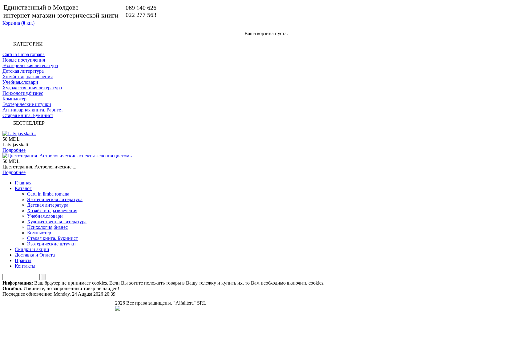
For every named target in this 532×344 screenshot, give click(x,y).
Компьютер (14, 98)
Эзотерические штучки (26, 104)
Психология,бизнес (22, 93)
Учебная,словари (20, 82)
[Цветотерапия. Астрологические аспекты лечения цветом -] (67, 155)
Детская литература (23, 71)
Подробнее (14, 150)
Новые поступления (23, 60)
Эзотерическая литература (30, 65)
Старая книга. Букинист (27, 115)
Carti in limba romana (23, 54)
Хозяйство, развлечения (27, 76)
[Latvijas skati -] (19, 133)
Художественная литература (32, 87)
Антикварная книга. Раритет (32, 109)
